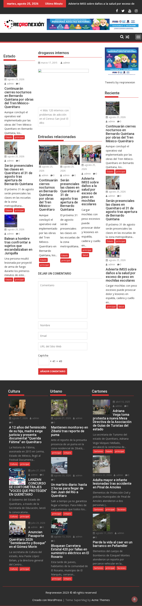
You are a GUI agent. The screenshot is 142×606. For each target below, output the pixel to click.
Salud (85, 255)
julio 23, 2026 (38, 522)
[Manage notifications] (134, 599)
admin (66, 62)
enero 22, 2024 (103, 475)
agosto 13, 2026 (62, 536)
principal (44, 264)
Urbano (67, 452)
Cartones (98, 451)
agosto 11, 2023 (104, 533)
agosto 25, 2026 (15, 79)
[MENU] (138, 36)
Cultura (13, 464)
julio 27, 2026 (38, 470)
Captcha (43, 355)
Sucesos (121, 509)
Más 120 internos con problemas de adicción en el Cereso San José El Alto (54, 116)
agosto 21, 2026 (62, 418)
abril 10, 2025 (122, 401)
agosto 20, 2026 (62, 475)
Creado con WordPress (47, 600)
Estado (43, 259)
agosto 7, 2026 (19, 418)
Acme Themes (101, 600)
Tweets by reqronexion (120, 82)
